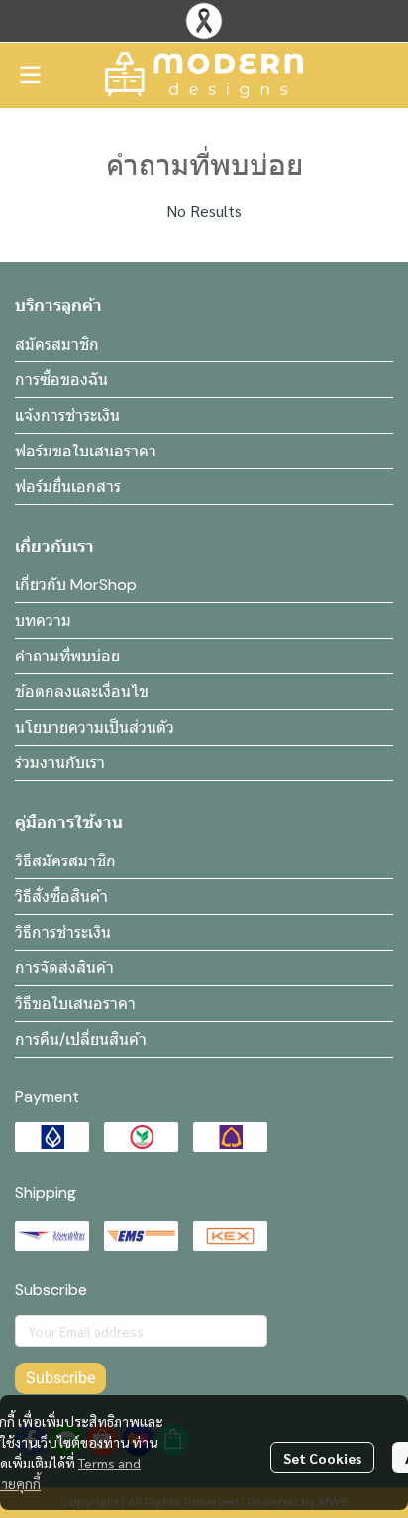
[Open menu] (30, 75)
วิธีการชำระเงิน (63, 932)
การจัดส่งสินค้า (64, 968)
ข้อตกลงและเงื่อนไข (82, 691)
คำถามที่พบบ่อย (67, 656)
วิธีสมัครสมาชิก (65, 861)
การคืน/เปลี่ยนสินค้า (81, 1039)
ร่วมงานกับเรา (60, 763)
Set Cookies (322, 1458)
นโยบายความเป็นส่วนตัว (94, 727)
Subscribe (60, 1377)
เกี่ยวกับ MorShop (76, 584)
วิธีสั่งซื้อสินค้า (61, 896)
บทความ (43, 620)
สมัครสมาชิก (57, 344)
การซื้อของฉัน (61, 379)
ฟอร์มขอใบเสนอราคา (85, 451)
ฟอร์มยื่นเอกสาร (68, 486)
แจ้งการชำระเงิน (67, 415)
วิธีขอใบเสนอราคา (75, 1003)
